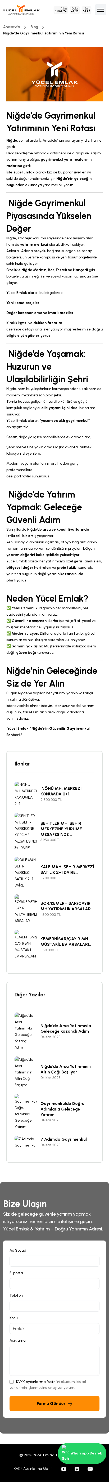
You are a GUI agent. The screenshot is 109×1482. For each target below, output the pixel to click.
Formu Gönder (51, 1403)
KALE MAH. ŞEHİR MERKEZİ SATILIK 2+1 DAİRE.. (67, 869)
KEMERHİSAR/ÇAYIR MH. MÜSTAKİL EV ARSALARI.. (65, 941)
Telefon (16, 1295)
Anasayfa (11, 27)
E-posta (16, 1273)
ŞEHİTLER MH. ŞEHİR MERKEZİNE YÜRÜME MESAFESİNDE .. (61, 829)
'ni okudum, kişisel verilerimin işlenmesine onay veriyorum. (48, 1385)
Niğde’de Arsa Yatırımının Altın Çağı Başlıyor (65, 1069)
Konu (14, 1318)
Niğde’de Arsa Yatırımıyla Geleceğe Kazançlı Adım (65, 1028)
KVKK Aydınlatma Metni (36, 1382)
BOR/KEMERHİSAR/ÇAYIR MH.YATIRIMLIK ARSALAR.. (66, 906)
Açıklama (18, 1340)
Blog (34, 27)
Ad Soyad (18, 1250)
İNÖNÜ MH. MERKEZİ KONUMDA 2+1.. (60, 791)
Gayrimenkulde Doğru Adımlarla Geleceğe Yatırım (62, 1109)
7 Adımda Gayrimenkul (63, 1139)
